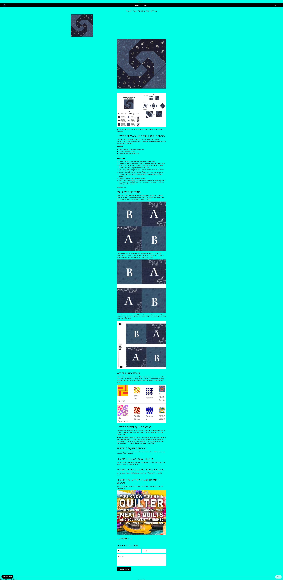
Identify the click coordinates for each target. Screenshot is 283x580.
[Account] (275, 5)
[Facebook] (1, 579)
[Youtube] (6, 579)
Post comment (124, 569)
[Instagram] (3, 579)
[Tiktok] (9, 579)
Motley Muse (280, 579)
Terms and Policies (141, 579)
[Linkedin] (11, 579)
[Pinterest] (14, 579)
